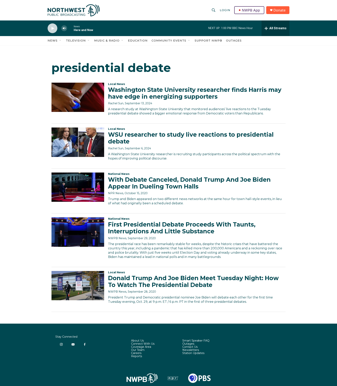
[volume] (64, 28)
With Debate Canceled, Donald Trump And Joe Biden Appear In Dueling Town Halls (189, 183)
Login (225, 10)
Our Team (138, 350)
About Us (137, 340)
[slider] (70, 28)
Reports (136, 356)
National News (118, 174)
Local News (116, 84)
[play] (52, 28)
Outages (234, 40)
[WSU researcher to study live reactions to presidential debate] (77, 142)
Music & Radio (107, 40)
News (53, 40)
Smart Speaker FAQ (195, 340)
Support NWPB (208, 40)
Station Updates (193, 353)
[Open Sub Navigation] (60, 40)
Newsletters (190, 350)
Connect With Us (142, 343)
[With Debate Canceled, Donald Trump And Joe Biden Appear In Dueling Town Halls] (77, 187)
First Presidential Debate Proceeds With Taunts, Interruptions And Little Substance (181, 228)
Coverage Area (141, 347)
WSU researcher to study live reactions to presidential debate (191, 138)
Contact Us (190, 347)
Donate (279, 10)
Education (138, 40)
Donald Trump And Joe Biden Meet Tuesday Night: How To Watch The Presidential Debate (193, 281)
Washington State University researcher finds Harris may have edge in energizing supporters (194, 93)
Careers (136, 353)
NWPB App (251, 10)
